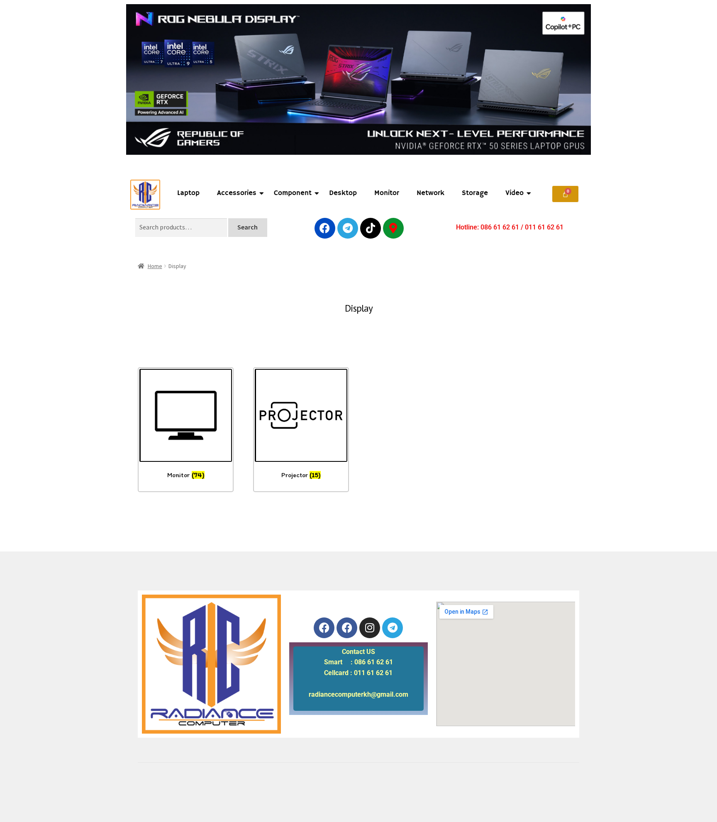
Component (293, 193)
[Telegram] (347, 228)
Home (155, 266)
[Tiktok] (370, 228)
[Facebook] (325, 228)
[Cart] (565, 193)
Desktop (343, 193)
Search (247, 227)
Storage (475, 193)
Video (514, 193)
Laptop (188, 193)
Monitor (386, 193)
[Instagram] (369, 627)
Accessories (236, 193)
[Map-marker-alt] (393, 228)
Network (430, 193)
